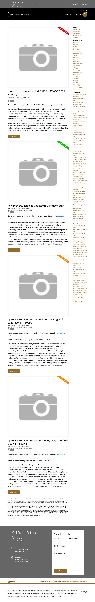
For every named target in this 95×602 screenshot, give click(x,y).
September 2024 (78, 63)
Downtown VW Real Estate (34, 502)
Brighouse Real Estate (44, 498)
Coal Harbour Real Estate (60, 501)
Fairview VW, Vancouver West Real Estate (16, 503)
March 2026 (76, 50)
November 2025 (77, 52)
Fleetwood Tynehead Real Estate (57, 503)
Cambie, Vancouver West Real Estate (49, 500)
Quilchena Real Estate (19, 510)
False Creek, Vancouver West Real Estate (42, 503)
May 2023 (75, 80)
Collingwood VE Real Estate (13, 502)
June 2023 (75, 78)
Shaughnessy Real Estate (13, 511)
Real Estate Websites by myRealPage (78, 581)
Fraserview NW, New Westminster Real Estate (37, 505)
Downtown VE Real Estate (24, 502)
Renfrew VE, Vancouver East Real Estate (57, 510)
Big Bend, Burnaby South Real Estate (21, 498)
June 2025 (76, 55)
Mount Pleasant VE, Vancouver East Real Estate (29, 509)
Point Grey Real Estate (79, 237)
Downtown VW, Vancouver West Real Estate (48, 502)
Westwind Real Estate (12, 515)
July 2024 (75, 67)
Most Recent (76, 42)
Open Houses (76, 33)
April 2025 (75, 59)
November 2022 (77, 90)
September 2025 (77, 54)
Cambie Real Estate (37, 500)
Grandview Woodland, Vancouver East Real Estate (26, 506)
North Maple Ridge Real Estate (58, 509)
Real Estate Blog (77, 35)
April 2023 (75, 82)
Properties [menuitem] (45, 4)
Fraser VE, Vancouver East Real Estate (20, 505)
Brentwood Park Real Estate (34, 498)
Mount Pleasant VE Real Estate (14, 509)
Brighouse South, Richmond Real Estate (57, 498)
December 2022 (77, 88)
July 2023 (75, 76)
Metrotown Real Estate (47, 507)
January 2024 (77, 71)
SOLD (86, 10)
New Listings (76, 31)
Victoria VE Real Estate (60, 512)
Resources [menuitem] (55, 4)
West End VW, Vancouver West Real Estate (56, 514)
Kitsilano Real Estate (50, 506)
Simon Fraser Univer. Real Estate (42, 511)
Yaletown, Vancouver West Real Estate (33, 515)
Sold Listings (76, 37)
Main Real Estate (27, 507)
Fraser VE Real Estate (79, 172)
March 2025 (76, 61)
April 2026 (75, 48)
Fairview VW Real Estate (62, 502)
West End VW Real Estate (43, 514)
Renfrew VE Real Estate (44, 510)
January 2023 (76, 86)
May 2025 (75, 57)
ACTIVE (81, 10)
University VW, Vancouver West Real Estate (47, 512)
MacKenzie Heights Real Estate (17, 507)
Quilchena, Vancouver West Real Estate (31, 510)
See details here (59, 105)
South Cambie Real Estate (54, 511)
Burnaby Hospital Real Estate (27, 500)
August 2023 (76, 74)
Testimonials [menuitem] (65, 4)
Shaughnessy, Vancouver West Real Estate (26, 511)
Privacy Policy (65, 581)
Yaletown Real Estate (21, 515)
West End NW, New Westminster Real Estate (29, 514)
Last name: (73, 539)
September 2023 (77, 73)
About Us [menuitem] (38, 4)
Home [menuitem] (31, 4)
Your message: (59, 553)
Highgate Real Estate (41, 506)
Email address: (59, 546)
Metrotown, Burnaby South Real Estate (22, 99)
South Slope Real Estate (33, 512)
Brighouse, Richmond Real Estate (14, 500)
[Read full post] (38, 58)
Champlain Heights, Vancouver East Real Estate (44, 501)
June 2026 (76, 44)
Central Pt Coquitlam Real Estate (28, 501)
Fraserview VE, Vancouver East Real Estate (54, 505)
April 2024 (75, 69)
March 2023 (76, 84)
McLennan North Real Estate (36, 507)
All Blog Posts (76, 30)
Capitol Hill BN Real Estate (16, 501)
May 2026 (75, 46)
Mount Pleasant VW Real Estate (45, 509)
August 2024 (76, 65)
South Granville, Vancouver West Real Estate (19, 512)
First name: (58, 539)
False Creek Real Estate (29, 503)
